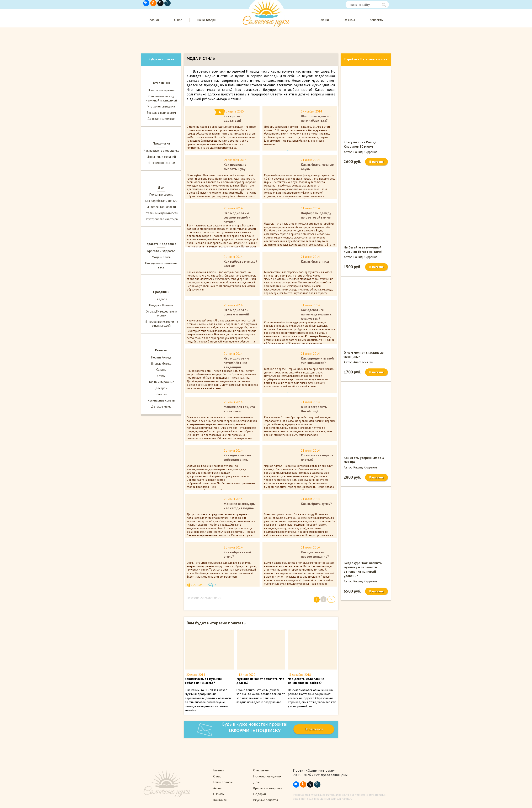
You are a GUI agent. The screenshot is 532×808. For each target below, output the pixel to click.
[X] (160, 3)
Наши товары (206, 20)
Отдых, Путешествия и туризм (161, 313)
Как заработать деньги (161, 201)
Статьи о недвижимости (161, 213)
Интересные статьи (161, 163)
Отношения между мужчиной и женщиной (161, 98)
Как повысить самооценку (161, 150)
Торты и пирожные (161, 382)
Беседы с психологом (161, 113)
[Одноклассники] (153, 3)
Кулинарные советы (161, 400)
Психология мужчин (161, 90)
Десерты (161, 388)
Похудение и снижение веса (161, 265)
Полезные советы (161, 194)
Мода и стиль (161, 257)
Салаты (161, 370)
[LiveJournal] (167, 3)
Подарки (259, 794)
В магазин (376, 162)
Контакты (376, 20)
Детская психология (161, 119)
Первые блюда (161, 357)
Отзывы (349, 20)
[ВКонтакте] (146, 3)
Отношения (261, 770)
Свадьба (161, 299)
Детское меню (161, 406)
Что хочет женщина (161, 106)
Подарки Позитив (161, 305)
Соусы (161, 376)
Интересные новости (161, 207)
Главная (154, 20)
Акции (324, 20)
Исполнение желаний (161, 157)
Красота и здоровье (161, 251)
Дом (256, 782)
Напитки (161, 394)
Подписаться (314, 729)
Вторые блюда (161, 364)
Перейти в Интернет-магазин (365, 59)
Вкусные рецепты (265, 800)
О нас (178, 20)
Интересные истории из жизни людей (161, 324)
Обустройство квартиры (161, 219)
